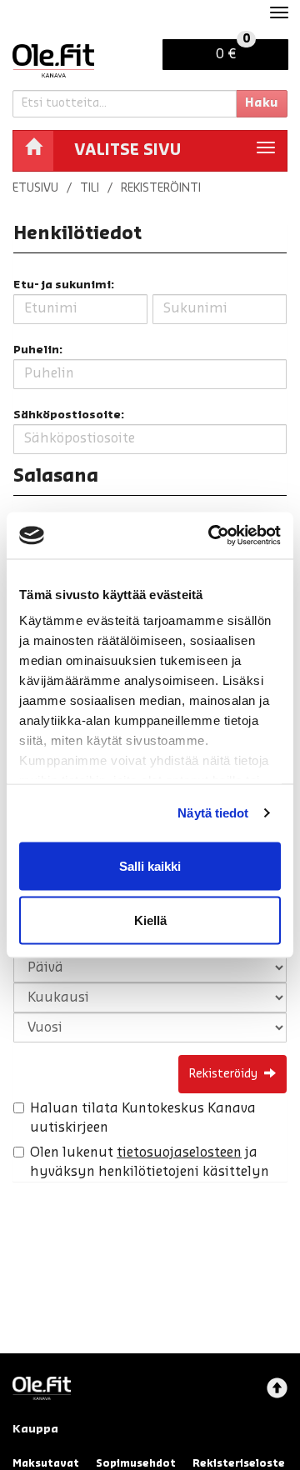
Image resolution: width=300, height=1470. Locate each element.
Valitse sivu (127, 150)
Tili (89, 188)
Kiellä (150, 920)
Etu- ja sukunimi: (63, 284)
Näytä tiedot (213, 813)
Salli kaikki (150, 865)
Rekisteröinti (161, 188)
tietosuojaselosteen (179, 1152)
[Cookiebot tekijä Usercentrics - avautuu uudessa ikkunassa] (211, 536)
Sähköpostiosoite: (68, 414)
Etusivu (35, 188)
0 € (233, 50)
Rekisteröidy (223, 1074)
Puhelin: (37, 349)
